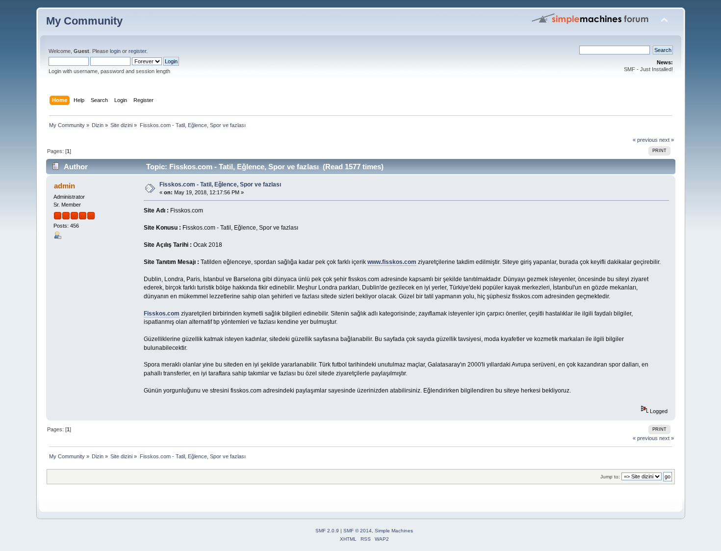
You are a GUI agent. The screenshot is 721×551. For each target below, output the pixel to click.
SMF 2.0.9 (327, 530)
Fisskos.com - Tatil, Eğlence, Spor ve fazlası (220, 184)
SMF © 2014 (357, 530)
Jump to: (610, 476)
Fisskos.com (162, 313)
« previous (645, 140)
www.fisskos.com (391, 262)
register (137, 51)
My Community (84, 21)
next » (666, 140)
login (115, 51)
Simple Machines (394, 530)
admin (64, 186)
